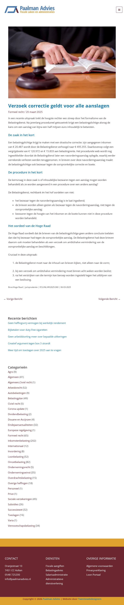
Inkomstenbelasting (19, 440)
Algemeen (13, 377)
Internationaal (15, 446)
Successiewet (15, 509)
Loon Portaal (93, 574)
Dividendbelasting (18, 414)
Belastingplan (15, 398)
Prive (11, 493)
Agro (10, 371)
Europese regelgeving (20, 430)
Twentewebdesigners (89, 598)
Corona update (16, 408)
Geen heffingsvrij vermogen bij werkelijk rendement (37, 323)
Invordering (14, 451)
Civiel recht (14, 403)
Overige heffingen (18, 483)
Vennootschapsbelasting (21, 525)
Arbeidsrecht (15, 387)
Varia (11, 520)
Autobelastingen (17, 393)
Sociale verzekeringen (20, 499)
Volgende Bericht (109, 298)
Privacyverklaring (96, 570)
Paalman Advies (51, 598)
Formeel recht (16, 111)
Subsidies (13, 504)
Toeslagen (13, 515)
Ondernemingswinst (19, 472)
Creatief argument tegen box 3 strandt (29, 343)
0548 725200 (12, 574)
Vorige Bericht (13, 298)
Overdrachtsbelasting (20, 477)
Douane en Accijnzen (19, 419)
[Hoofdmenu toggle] (119, 10)
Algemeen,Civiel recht (20, 382)
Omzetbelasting (16, 462)
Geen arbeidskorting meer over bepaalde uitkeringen (37, 336)
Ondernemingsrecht (19, 467)
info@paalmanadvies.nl (18, 579)
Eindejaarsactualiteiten (20, 424)
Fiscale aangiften (55, 566)
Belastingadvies (54, 570)
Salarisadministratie (57, 574)
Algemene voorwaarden (99, 566)
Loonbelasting (16, 456)
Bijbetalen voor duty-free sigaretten (27, 329)
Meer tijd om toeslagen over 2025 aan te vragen (34, 350)
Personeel (13, 488)
